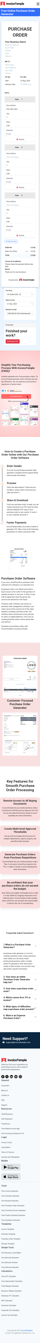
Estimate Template (8, 1234)
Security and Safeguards (10, 1157)
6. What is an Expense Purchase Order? (14, 1016)
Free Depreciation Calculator (11, 1281)
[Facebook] (2, 1076)
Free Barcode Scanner (9, 1262)
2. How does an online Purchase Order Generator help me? (16, 979)
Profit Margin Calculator (10, 1286)
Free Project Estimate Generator (13, 1215)
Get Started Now (16, 396)
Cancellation (5, 1147)
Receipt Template (7, 1244)
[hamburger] (38, 4)
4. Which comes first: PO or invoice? (17, 998)
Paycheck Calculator (8, 1305)
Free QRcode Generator (10, 1267)
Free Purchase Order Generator (12, 1206)
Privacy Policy (6, 1142)
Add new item (12, 241)
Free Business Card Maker (11, 1253)
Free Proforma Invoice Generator (13, 1210)
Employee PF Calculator (10, 1296)
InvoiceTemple (26, 1330)
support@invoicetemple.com (18, 1042)
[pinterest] (15, 1076)
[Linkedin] (11, 1076)
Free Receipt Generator (10, 1201)
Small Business (7, 1114)
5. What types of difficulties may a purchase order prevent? (18, 1008)
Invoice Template (7, 1229)
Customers (5, 1086)
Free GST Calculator (8, 1276)
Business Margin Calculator (11, 1291)
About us (4, 1090)
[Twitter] (7, 1076)
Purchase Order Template (10, 1239)
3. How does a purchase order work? (18, 990)
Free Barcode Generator (10, 1258)
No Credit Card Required (17, 401)
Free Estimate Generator (10, 1196)
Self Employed (6, 1119)
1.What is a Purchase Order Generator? (17, 946)
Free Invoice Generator (9, 1191)
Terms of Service (7, 1152)
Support (4, 1105)
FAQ (2, 1100)
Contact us (5, 1095)
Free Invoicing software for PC (12, 1133)
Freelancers (5, 1124)
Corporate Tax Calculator (10, 1310)
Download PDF (12, 341)
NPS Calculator (6, 1301)
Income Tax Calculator (9, 1315)
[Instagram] (20, 1076)
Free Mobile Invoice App (10, 1129)
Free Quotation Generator (10, 1220)
